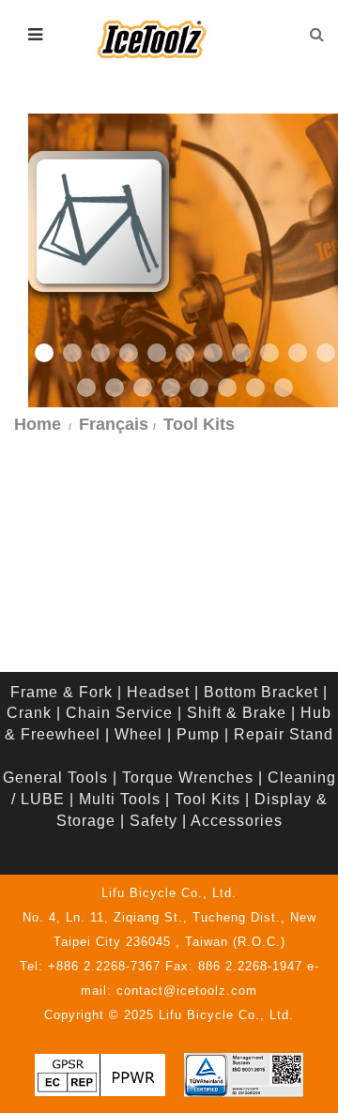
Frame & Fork (61, 692)
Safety (153, 821)
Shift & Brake (236, 713)
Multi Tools (120, 799)
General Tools (55, 777)
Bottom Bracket (261, 692)
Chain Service (119, 713)
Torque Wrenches (188, 777)
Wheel (138, 734)
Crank (29, 713)
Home (37, 424)
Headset (158, 692)
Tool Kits (207, 799)
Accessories (237, 821)
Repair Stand (283, 734)
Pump (198, 734)
